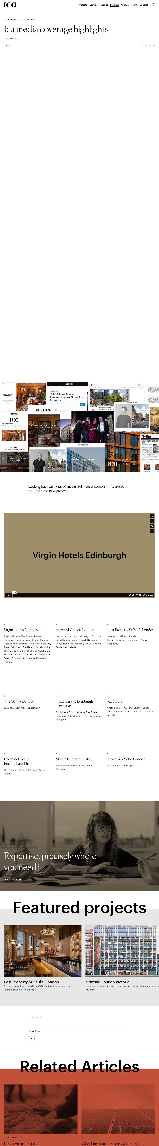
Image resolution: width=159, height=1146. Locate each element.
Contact (143, 4)
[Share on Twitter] (150, 45)
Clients (125, 4)
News (8, 46)
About (104, 4)
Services (94, 4)
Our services (10, 879)
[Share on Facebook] (142, 45)
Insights (114, 4)
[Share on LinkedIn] (146, 45)
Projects (83, 4)
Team (134, 4)
